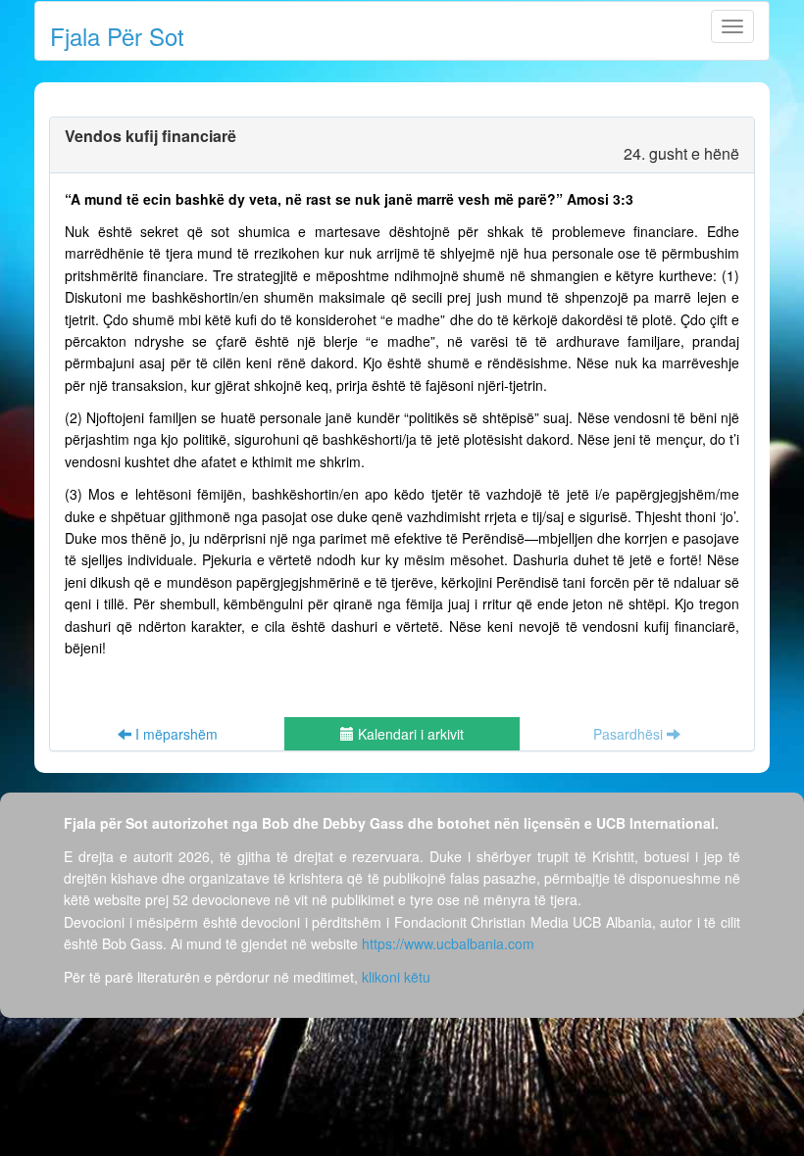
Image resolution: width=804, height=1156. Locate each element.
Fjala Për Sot (117, 36)
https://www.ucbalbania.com (448, 943)
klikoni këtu (396, 977)
